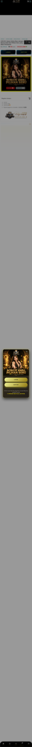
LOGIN (16, 379)
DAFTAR (16, 384)
